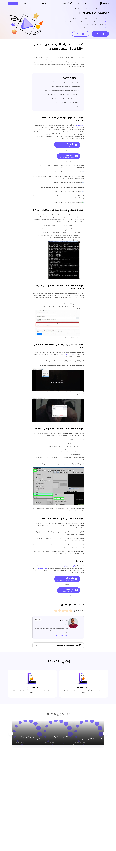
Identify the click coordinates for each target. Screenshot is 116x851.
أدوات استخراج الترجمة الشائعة (66, 566)
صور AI (86, 3)
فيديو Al (94, 3)
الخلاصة (78, 106)
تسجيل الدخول (28, 3)
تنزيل (43, 3)
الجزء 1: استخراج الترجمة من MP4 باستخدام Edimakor (65, 82)
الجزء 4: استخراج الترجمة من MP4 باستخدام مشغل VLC (64, 94)
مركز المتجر (13, 3)
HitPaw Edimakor (79, 125)
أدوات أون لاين (68, 3)
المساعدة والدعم (55, 3)
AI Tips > (105, 8)
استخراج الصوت (69, 354)
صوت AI (78, 3)
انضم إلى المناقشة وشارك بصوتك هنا (68, 645)
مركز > (108, 8)
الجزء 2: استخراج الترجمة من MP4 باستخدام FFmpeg (65, 86)
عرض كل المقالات (62, 635)
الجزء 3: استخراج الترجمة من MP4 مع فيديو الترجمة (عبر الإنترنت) (62, 90)
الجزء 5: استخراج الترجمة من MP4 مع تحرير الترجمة (66, 98)
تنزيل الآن (99, 34)
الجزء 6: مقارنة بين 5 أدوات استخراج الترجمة (68, 102)
